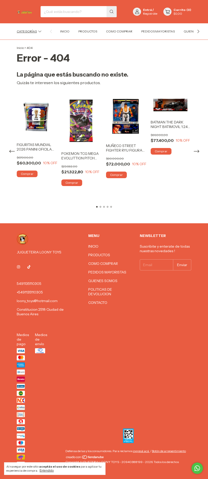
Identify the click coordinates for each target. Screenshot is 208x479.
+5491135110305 (30, 292)
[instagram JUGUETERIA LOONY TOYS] (18, 267)
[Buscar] (112, 11)
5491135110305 (29, 283)
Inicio (20, 48)
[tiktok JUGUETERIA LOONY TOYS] (29, 267)
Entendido (47, 470)
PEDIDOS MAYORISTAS (158, 31)
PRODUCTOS (87, 31)
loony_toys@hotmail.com (37, 301)
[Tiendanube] (85, 458)
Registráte (150, 13)
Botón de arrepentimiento (169, 451)
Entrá (147, 10)
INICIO (65, 31)
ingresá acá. (141, 451)
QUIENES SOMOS (102, 281)
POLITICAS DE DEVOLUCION (100, 291)
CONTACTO (97, 302)
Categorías (27, 31)
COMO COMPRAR (119, 31)
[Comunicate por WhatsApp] (197, 468)
